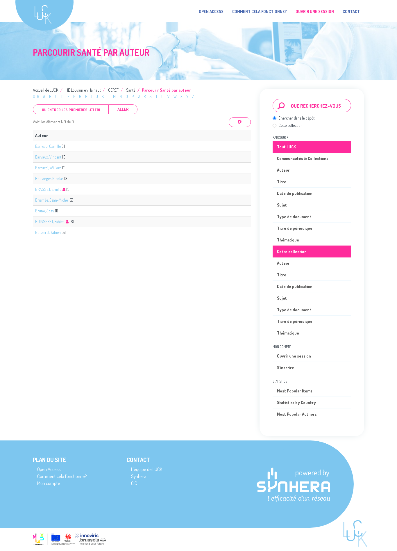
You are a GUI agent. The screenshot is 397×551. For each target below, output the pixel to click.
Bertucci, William (48, 167)
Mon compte (48, 483)
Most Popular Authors (297, 414)
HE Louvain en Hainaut (83, 90)
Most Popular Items (294, 390)
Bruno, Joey (44, 210)
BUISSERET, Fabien (50, 221)
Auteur (283, 170)
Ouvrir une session (294, 355)
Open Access (211, 11)
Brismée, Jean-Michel (52, 200)
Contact (351, 11)
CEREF (113, 90)
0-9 (36, 96)
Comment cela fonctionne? (259, 11)
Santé (130, 90)
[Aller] (281, 105)
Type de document (294, 216)
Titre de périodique (294, 228)
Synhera (138, 476)
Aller (122, 109)
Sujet (282, 204)
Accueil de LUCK (45, 90)
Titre (281, 181)
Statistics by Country (296, 402)
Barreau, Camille (48, 146)
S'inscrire (285, 367)
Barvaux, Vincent (48, 156)
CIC (134, 483)
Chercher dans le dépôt (296, 117)
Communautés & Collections (302, 158)
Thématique (288, 239)
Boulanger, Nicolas (49, 178)
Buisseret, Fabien (48, 232)
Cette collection (290, 125)
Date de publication (294, 193)
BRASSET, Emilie (48, 189)
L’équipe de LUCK (146, 469)
